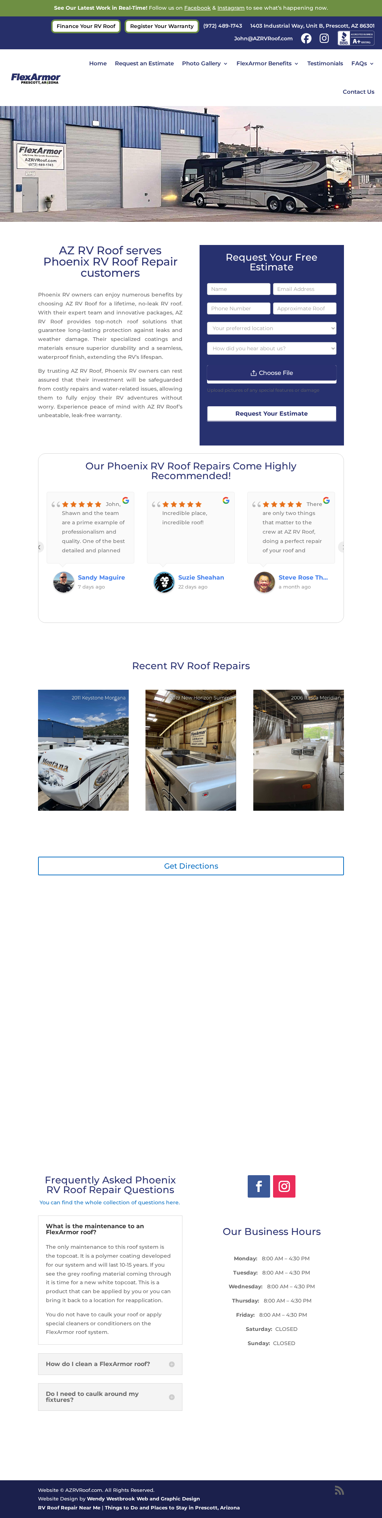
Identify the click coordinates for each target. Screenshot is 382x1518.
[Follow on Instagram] (284, 1186)
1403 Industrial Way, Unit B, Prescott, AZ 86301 (312, 26)
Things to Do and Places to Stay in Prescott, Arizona (172, 1508)
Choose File (276, 372)
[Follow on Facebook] (259, 1186)
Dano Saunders (302, 577)
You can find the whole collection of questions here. (110, 1202)
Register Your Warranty (162, 27)
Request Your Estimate (271, 413)
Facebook (197, 7)
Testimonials (325, 63)
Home (98, 63)
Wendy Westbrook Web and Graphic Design (143, 1499)
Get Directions (191, 866)
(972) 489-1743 (222, 26)
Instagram (231, 7)
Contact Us (359, 91)
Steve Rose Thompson (203, 577)
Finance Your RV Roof (86, 27)
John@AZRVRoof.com (263, 39)
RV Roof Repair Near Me (69, 1508)
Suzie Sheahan (101, 577)
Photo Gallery (201, 63)
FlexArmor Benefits (264, 63)
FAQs (359, 63)
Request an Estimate (144, 63)
